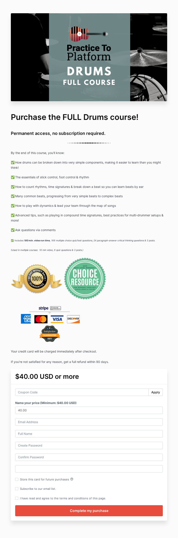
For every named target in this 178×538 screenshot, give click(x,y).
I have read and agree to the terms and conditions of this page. (63, 498)
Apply (155, 392)
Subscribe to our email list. (38, 488)
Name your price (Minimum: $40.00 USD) (46, 403)
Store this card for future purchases (46, 479)
